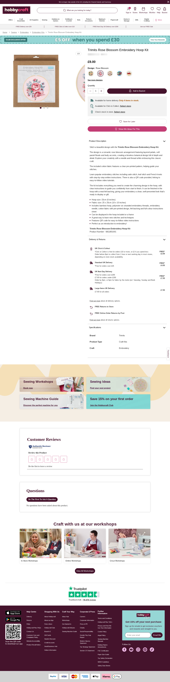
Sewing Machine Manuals (103, 640)
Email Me (157, 635)
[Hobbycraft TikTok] (152, 649)
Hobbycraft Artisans (68, 628)
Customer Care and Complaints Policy (33, 636)
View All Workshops (85, 571)
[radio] (91, 73)
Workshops (66, 620)
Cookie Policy (102, 631)
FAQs (28, 624)
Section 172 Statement (87, 650)
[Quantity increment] (101, 91)
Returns (29, 620)
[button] (36, 81)
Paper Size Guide (103, 654)
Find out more (95, 301)
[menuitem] (10, 20)
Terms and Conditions (105, 618)
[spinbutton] (96, 91)
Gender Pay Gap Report (85, 636)
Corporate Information (87, 620)
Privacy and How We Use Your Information (104, 627)
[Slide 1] (41, 107)
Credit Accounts (49, 642)
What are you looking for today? (79, 10)
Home (5, 32)
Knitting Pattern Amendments (102, 646)
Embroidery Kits (38, 32)
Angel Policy (102, 635)
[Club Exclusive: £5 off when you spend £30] (85, 39)
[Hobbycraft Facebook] (124, 649)
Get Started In (66, 624)
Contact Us (30, 631)
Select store (125, 106)
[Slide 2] (44, 107)
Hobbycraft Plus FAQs (34, 628)
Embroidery (24, 32)
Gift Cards (47, 635)
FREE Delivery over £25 (23, 26)
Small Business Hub (50, 646)
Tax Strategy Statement (87, 647)
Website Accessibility (33, 641)
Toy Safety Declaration (105, 658)
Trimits (122, 335)
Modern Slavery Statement (85, 642)
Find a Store (48, 624)
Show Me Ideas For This (129, 129)
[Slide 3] (47, 107)
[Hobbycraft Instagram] (138, 649)
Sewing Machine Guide (69, 631)
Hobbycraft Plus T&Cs (105, 622)
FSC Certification (103, 651)
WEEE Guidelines (103, 662)
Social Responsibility (86, 631)
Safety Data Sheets (104, 665)
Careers (82, 616)
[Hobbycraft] (16, 11)
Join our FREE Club (146, 26)
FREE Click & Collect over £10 (65, 26)
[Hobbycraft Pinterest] (145, 649)
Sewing (14, 32)
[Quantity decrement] (90, 91)
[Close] (168, 2)
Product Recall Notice (34, 645)
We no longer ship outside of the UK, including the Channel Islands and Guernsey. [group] (85, 2)
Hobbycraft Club (49, 628)
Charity (82, 628)
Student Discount (49, 639)
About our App (48, 620)
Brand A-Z (47, 631)
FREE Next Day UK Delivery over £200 (105, 26)
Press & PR (84, 624)
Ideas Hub (65, 616)
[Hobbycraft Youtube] (131, 649)
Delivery (29, 616)
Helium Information (50, 650)
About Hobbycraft (50, 616)
